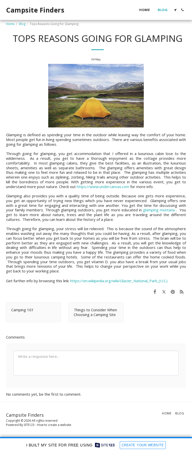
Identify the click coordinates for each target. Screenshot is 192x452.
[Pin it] (172, 291)
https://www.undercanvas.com (103, 186)
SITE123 (29, 425)
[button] (175, 10)
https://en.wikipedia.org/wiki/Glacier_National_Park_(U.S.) (119, 280)
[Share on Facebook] (155, 291)
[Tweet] (164, 291)
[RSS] (181, 291)
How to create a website (54, 425)
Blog (22, 24)
